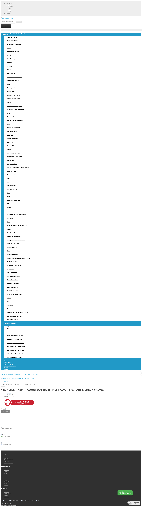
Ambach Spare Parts (13, 51)
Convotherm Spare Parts (14, 156)
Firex (8, 222)
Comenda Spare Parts (13, 153)
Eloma (9, 207)
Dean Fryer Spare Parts (14, 175)
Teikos (9, 309)
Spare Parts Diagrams (10, 323)
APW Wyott (10, 62)
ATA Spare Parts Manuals (14, 339)
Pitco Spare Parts (12, 272)
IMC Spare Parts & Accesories (16, 240)
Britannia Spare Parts (13, 117)
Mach (8, 251)
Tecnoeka (10, 305)
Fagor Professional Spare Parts (16, 214)
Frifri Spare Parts (12, 233)
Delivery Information (8, 459)
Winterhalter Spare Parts (14, 316)
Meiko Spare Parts (12, 262)
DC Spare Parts (11, 171)
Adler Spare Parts (12, 41)
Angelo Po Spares (12, 59)
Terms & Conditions (8, 463)
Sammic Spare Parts (13, 287)
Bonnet (9, 102)
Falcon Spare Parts (12, 218)
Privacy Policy (7, 461)
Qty (1, 408)
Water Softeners (8, 364)
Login (10, 8)
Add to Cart (5, 411)
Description (6, 381)
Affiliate (5, 483)
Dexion (9, 182)
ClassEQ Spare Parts (13, 138)
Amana (9, 48)
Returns (5, 471)
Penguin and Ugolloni (13, 276)
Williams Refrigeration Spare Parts (17, 312)
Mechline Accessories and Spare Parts (18, 258)
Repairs (6, 369)
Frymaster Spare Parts (14, 236)
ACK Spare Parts (12, 37)
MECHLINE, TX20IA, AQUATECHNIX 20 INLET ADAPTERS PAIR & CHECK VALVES (20, 374)
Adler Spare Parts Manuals (15, 335)
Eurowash (10, 211)
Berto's (9, 84)
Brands (5, 480)
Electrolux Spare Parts (13, 200)
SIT (8, 301)
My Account (6, 492)
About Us (6, 458)
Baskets (6, 367)
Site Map (6, 473)
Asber (9, 69)
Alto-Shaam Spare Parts (14, 44)
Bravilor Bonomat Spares (14, 106)
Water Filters (7, 362)
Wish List (6, 495)
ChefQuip (10, 135)
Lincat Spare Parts (12, 247)
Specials (6, 485)
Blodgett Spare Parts (13, 95)
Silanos (9, 298)
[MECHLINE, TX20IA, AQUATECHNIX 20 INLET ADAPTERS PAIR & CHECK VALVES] (19, 378)
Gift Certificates (7, 481)
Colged (9, 149)
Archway (9, 66)
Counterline (10, 160)
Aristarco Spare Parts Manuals (16, 346)
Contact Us (6, 470)
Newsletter (6, 497)
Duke (8, 193)
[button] (20, 405)
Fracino (9, 229)
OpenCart (8, 503)
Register (11, 6)
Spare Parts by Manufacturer (17, 33)
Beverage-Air (11, 88)
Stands (6, 361)
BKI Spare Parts (11, 91)
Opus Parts (10, 269)
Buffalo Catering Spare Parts (15, 120)
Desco (9, 178)
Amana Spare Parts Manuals (15, 343)
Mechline (9, 393)
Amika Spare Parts (12, 319)
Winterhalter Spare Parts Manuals (17, 354)
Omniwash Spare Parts (14, 265)
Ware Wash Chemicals (10, 366)
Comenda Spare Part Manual (15, 350)
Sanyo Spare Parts (12, 291)
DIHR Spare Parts (12, 185)
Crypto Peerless (12, 164)
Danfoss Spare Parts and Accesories (18, 167)
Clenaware (10, 142)
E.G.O (8, 196)
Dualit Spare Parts (12, 189)
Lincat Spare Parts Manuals (15, 357)
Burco (9, 124)
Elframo (9, 204)
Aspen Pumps (11, 73)
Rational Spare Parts (13, 283)
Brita (8, 113)
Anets (9, 55)
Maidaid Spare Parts (13, 254)
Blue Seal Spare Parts (13, 98)
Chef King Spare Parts (13, 131)
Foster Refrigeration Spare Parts (17, 225)
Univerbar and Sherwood (14, 294)
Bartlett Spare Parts (13, 80)
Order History (7, 493)
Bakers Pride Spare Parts (14, 77)
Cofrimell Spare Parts (13, 146)
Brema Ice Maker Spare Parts (15, 109)
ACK (8, 328)
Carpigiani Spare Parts (13, 127)
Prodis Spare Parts (12, 280)
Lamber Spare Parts (13, 243)
